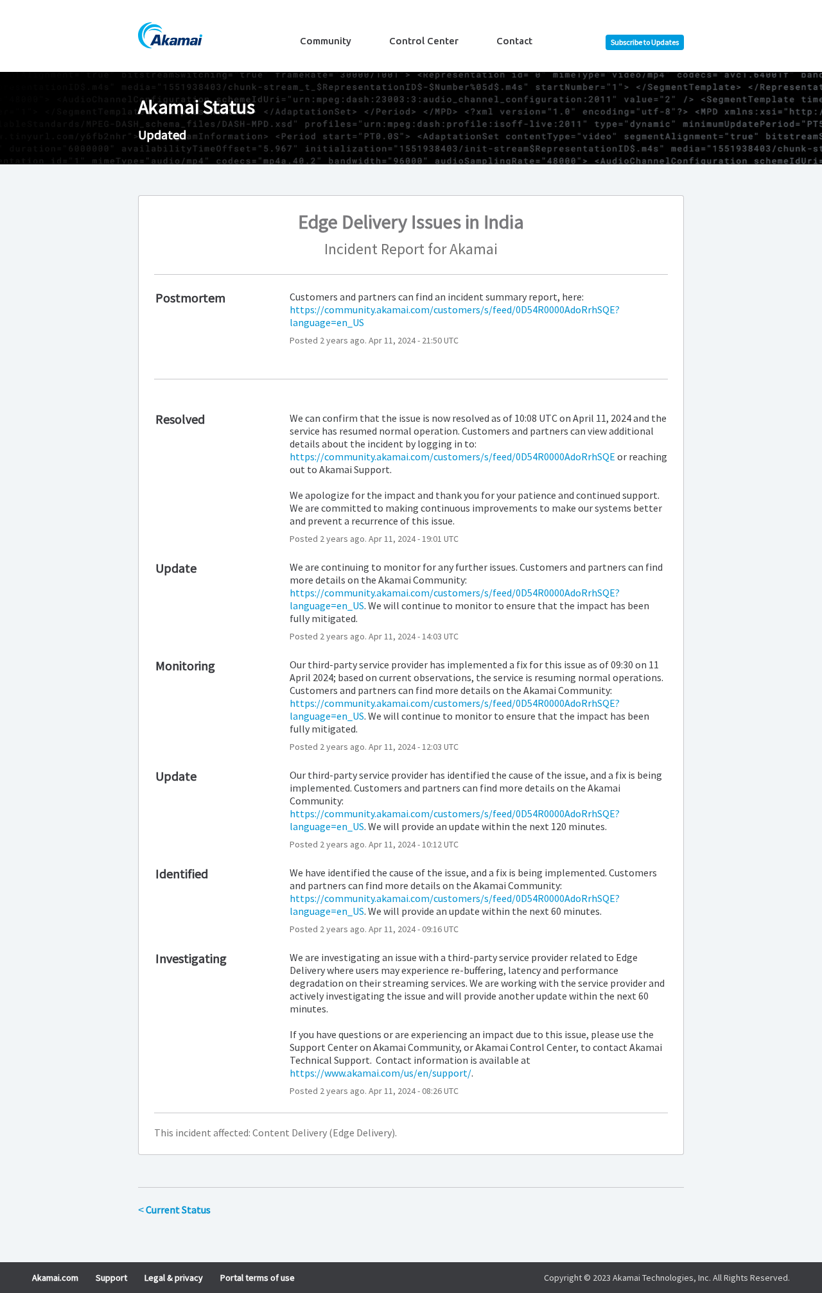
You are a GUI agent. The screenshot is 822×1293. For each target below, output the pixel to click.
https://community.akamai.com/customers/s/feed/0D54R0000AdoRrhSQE (452, 456)
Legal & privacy (173, 1277)
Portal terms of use (257, 1277)
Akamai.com (55, 1277)
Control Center (424, 40)
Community (325, 40)
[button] (645, 42)
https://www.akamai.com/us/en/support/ (380, 1072)
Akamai (474, 249)
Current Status (174, 1209)
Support (111, 1277)
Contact (514, 40)
